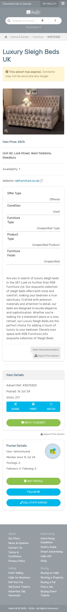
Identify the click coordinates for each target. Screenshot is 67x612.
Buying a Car (48, 582)
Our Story (14, 538)
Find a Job (47, 586)
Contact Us (15, 547)
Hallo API (46, 556)
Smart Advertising (52, 551)
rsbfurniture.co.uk (27, 180)
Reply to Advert (35, 422)
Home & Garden (20, 37)
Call (35, 502)
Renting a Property (52, 577)
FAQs (44, 561)
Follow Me (33, 491)
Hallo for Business (19, 577)
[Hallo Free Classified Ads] (33, 12)
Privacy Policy (16, 561)
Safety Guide (48, 547)
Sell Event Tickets (19, 586)
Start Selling (15, 573)
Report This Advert (48, 355)
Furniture (38, 37)
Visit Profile (34, 481)
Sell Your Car (15, 582)
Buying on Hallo (50, 573)
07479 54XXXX (38, 502)
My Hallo (49, 3)
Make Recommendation (45, 349)
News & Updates (18, 543)
